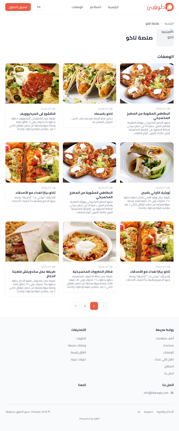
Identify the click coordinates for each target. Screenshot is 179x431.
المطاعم (95, 7)
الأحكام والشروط (165, 412)
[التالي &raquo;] (76, 306)
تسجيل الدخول (18, 7)
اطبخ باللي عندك (164, 359)
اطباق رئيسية (78, 352)
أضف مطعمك (165, 338)
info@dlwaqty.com (156, 393)
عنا (139, 412)
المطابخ (169, 366)
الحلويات (81, 338)
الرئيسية (113, 7)
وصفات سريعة (77, 345)
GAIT (97, 418)
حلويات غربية (78, 359)
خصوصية (148, 412)
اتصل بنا (169, 373)
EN (38, 6)
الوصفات (77, 7)
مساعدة (168, 345)
